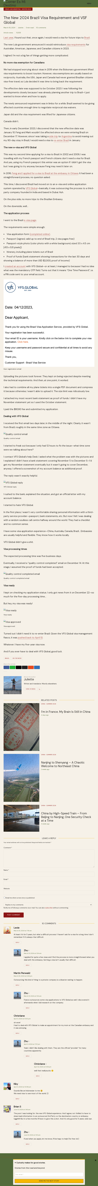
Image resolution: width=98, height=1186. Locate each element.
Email (6, 879)
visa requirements (75, 44)
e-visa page (30, 220)
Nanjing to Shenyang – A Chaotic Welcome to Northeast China (63, 764)
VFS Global (31, 188)
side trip (53, 136)
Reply (17, 942)
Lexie (16, 927)
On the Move (17, 658)
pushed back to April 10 (30, 637)
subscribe (49, 908)
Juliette (20, 28)
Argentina (66, 136)
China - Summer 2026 (48, 704)
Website (7, 889)
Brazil (87, 37)
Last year (8, 37)
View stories (30, 689)
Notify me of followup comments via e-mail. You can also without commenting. (36, 908)
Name (6, 870)
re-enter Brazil (61, 140)
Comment (8, 848)
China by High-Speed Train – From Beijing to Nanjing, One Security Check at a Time (66, 817)
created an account (15, 266)
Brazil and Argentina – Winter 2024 (18, 9)
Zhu (26, 950)
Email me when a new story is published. (20, 898)
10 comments (41, 28)
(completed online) (40, 234)
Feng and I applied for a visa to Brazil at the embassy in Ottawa (45, 173)
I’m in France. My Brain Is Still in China (65, 712)
